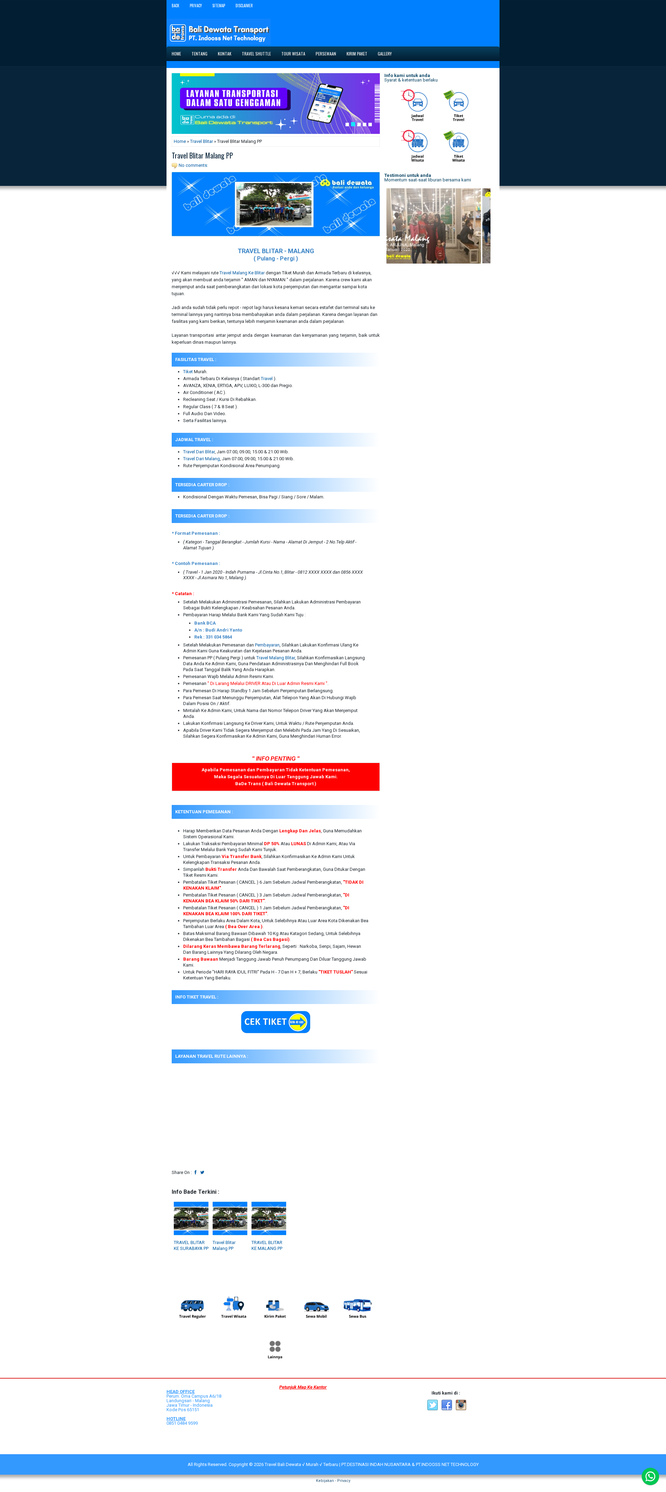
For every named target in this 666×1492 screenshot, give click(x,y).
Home (176, 54)
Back (175, 5)
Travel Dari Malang (201, 458)
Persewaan (326, 54)
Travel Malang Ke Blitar (242, 272)
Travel (267, 378)
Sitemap (218, 5)
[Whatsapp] (650, 1476)
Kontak (224, 54)
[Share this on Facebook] (195, 1172)
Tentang (199, 54)
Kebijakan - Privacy (333, 1480)
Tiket (188, 371)
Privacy (196, 5)
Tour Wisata (293, 54)
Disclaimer (244, 5)
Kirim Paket (357, 54)
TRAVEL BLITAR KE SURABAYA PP (191, 1245)
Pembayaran (267, 645)
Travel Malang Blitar (275, 657)
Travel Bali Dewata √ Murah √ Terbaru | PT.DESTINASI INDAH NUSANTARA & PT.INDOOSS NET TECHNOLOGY (372, 1464)
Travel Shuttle (256, 54)
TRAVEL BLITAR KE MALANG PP (266, 1245)
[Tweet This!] (202, 1172)
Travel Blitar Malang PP (202, 155)
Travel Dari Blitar (199, 451)
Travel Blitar (201, 141)
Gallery (385, 54)
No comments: (193, 165)
